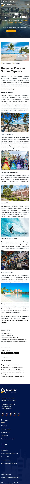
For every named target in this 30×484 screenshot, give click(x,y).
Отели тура (4, 425)
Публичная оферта (6, 474)
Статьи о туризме (11, 30)
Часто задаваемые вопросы (9, 463)
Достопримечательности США (9, 453)
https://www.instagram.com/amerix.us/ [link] (17, 341)
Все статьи (20, 30)
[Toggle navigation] (28, 5)
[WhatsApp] (4, 353)
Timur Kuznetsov (7, 63)
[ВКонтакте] (12, 353)
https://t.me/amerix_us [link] (12, 337)
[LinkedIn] (14, 353)
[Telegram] (2, 353)
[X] (8, 353)
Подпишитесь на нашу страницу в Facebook (13, 376)
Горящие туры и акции (9, 27)
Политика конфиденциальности (9, 477)
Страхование (4, 435)
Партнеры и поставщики (8, 439)
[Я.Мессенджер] (16, 353)
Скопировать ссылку (7, 357)
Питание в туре (5, 432)
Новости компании (21, 27)
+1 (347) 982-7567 (12, 1)
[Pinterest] (18, 353)
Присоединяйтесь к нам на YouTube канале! (13, 369)
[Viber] (6, 353)
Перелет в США (5, 457)
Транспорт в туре (6, 429)
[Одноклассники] (10, 353)
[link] (16, 340)
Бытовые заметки (6, 460)
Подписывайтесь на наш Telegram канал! (13, 367)
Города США (4, 450)
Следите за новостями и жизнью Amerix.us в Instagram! (13, 373)
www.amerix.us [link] (7, 333)
